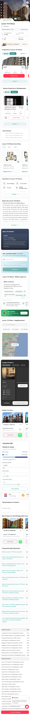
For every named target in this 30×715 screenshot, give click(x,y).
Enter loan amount (6, 462)
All (3, 147)
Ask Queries (15, 269)
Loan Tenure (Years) (7, 479)
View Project (10, 435)
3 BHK (15, 147)
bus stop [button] (7, 329)
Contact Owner (14, 75)
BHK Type (23, 53)
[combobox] (16, 324)
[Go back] (2, 2)
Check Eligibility (15, 488)
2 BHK (9, 147)
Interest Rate (5, 471)
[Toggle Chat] (27, 707)
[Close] (27, 698)
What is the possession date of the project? (13, 265)
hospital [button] (16, 329)
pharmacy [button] (25, 329)
